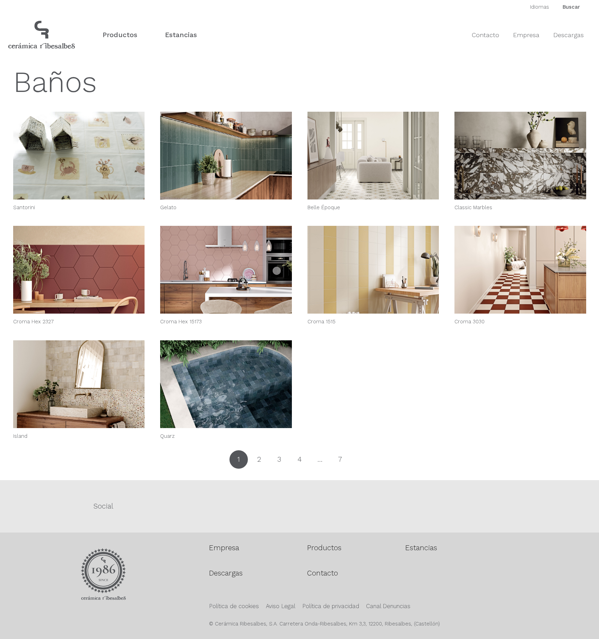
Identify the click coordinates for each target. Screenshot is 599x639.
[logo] (41, 35)
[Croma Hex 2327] (79, 270)
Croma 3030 (469, 321)
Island (20, 436)
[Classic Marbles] (520, 155)
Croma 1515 (321, 321)
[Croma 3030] (520, 270)
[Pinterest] (446, 505)
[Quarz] (226, 384)
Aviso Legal (280, 606)
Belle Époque (323, 207)
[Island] (79, 384)
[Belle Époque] (373, 155)
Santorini (24, 207)
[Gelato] (226, 155)
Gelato (168, 207)
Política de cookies (234, 606)
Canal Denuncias (388, 606)
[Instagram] (348, 506)
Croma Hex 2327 (33, 321)
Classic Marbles (473, 207)
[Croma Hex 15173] (226, 270)
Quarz (167, 436)
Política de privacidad (330, 606)
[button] (143, 35)
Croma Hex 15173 (181, 321)
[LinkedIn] (544, 505)
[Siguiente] (360, 459)
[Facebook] (250, 505)
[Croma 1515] (373, 270)
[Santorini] (79, 155)
